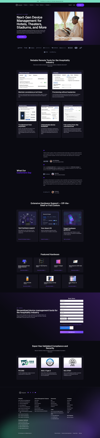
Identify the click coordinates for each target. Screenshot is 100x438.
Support (70, 5)
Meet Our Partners (70, 417)
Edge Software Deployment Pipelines (41, 411)
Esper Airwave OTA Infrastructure (24, 408)
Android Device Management (25, 401)
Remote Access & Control (39, 409)
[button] (26, 5)
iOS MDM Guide (54, 417)
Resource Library (54, 403)
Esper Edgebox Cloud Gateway (23, 417)
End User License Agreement (67, 433)
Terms (74, 324)
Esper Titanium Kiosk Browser (23, 415)
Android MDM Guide (55, 415)
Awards (68, 401)
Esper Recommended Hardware (23, 423)
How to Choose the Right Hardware (57, 411)
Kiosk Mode (37, 406)
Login (74, 5)
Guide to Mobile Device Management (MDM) (57, 413)
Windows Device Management (25, 406)
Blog (51, 400)
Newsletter (53, 401)
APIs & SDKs (37, 400)
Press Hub (69, 406)
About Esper (69, 400)
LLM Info (68, 411)
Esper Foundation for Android (23, 409)
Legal (68, 412)
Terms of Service (57, 433)
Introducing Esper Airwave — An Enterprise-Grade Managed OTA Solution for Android (52, 1)
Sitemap (80, 433)
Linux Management (23, 405)
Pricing (37, 5)
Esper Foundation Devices (24, 426)
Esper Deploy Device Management (24, 400)
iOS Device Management (24, 403)
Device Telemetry (38, 403)
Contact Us (53, 406)
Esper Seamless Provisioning (23, 414)
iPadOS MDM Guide (55, 418)
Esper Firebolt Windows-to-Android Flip (26, 412)
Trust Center (69, 409)
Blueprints (36, 401)
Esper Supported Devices (24, 428)
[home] (19, 5)
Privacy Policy (78, 324)
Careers (68, 403)
